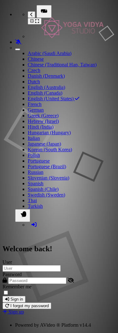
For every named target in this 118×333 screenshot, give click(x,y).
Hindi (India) (40, 127)
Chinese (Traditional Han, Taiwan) (62, 64)
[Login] (34, 224)
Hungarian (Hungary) (49, 132)
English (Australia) (46, 87)
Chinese (36, 59)
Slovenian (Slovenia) (48, 177)
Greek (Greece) (43, 115)
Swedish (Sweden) (46, 194)
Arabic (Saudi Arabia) (49, 53)
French (35, 104)
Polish (34, 155)
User (7, 262)
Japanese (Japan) (44, 144)
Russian (35, 172)
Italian (34, 138)
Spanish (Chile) (43, 189)
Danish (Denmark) (46, 76)
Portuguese (39, 161)
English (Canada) (45, 93)
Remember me (17, 286)
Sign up (15, 311)
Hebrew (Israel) (43, 121)
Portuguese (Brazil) (47, 166)
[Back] (31, 14)
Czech (34, 70)
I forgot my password (29, 305)
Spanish (35, 183)
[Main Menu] (44, 11)
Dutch (34, 81)
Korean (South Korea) (50, 149)
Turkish (35, 206)
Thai (32, 200)
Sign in (16, 299)
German (36, 110)
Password (12, 274)
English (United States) (51, 98)
